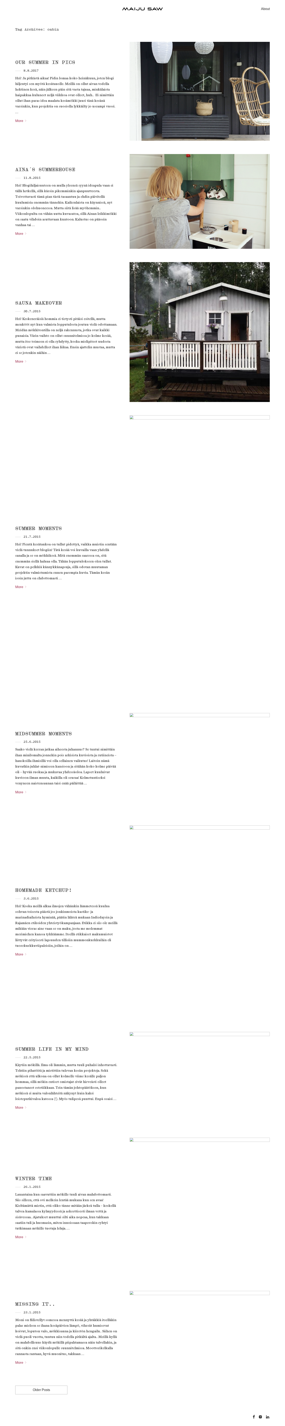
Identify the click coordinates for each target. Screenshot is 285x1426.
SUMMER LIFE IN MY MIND (52, 1049)
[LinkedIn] (268, 1416)
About (265, 9)
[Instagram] (260, 1416)
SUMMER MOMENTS (38, 528)
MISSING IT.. (35, 1304)
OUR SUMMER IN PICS (45, 62)
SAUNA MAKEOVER (38, 303)
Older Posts (41, 1390)
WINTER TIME (33, 1178)
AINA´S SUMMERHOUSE (45, 169)
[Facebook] (254, 1416)
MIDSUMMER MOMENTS (43, 733)
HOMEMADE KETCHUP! (43, 890)
